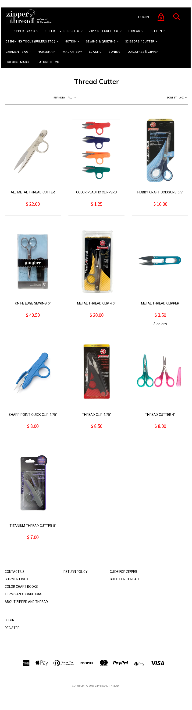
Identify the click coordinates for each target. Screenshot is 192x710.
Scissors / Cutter (140, 41)
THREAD (134, 31)
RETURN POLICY (76, 572)
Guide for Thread (124, 579)
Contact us (15, 572)
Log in (9, 620)
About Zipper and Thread (26, 602)
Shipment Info (16, 579)
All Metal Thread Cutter (33, 192)
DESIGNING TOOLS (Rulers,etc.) (30, 41)
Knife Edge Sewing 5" (33, 303)
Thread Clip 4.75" (96, 415)
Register (12, 628)
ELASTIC (95, 51)
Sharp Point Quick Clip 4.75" (33, 415)
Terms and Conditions (23, 594)
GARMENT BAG (17, 51)
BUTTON (156, 31)
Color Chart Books (21, 586)
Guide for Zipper (123, 572)
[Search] (176, 19)
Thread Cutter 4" (160, 415)
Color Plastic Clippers (96, 192)
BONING (115, 51)
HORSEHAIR (47, 51)
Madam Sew (72, 51)
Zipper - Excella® (104, 31)
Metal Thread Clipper (160, 303)
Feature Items (47, 62)
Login (143, 17)
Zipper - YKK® (24, 31)
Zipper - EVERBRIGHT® (62, 31)
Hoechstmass (17, 62)
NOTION (71, 41)
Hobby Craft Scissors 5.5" (160, 192)
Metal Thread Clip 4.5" (96, 303)
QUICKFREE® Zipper (143, 51)
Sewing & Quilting (101, 41)
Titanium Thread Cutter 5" (33, 526)
